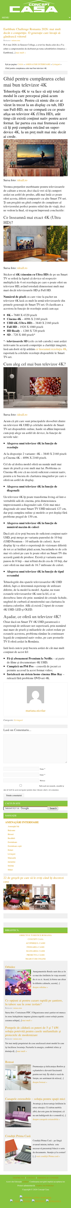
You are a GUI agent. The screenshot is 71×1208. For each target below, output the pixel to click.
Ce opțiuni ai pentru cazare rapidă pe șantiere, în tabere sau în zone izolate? (34, 1002)
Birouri (11, 834)
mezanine (11, 861)
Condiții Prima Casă (18, 1136)
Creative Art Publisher (45, 1185)
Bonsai (9, 1062)
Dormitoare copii (15, 846)
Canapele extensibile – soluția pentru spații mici (35, 1099)
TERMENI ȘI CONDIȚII (47, 1177)
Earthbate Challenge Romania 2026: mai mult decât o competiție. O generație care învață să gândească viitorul (32, 32)
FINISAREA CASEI (35, 947)
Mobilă (11, 865)
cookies (25, 1181)
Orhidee (10, 967)
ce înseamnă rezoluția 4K (51, 349)
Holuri (10, 850)
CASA (20, 64)
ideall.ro (22, 180)
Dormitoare (12, 842)
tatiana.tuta (16, 40)
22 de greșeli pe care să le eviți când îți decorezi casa (33, 879)
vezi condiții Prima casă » (48, 1156)
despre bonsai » (40, 1082)
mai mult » (21, 52)
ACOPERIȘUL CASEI (35, 943)
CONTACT (31, 1177)
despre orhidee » (40, 987)
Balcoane (11, 830)
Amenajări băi (13, 826)
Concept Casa (35, 7)
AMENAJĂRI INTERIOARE (37, 64)
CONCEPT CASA (35, 939)
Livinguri (56, 64)
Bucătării (11, 838)
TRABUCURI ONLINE (35, 958)
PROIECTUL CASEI (35, 954)
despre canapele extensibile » (46, 1119)
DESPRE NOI (19, 1177)
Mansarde (12, 857)
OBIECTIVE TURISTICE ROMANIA (35, 935)
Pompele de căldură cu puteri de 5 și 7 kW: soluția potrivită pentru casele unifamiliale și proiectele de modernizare (33, 1031)
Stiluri (10, 869)
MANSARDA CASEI (35, 950)
